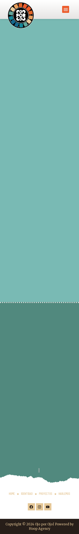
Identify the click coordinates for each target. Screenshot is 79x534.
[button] (65, 9)
